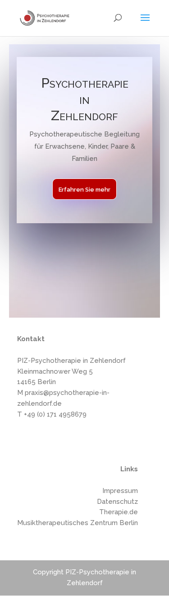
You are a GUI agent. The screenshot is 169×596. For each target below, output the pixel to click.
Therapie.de (118, 512)
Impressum (120, 491)
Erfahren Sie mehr (84, 189)
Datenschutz (117, 501)
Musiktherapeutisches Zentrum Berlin (77, 523)
